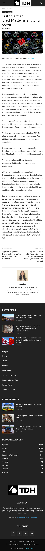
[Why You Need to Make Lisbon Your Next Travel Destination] (8, 317)
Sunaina (7, 28)
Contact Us (35, 544)
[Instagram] (19, 533)
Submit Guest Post (9, 375)
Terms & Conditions (12, 544)
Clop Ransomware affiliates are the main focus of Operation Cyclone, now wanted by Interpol (33, 256)
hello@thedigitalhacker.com (27, 518)
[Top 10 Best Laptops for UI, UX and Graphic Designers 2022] (8, 429)
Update (10, 12)
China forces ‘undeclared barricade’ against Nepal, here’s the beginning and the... (28, 340)
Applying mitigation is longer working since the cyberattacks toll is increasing (11, 255)
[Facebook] (13, 533)
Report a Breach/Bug (10, 380)
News (10, 9)
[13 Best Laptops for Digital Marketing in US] (8, 418)
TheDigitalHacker (28, 548)
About (4, 361)
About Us (12, 542)
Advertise (21, 542)
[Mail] (32, 533)
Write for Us (30, 542)
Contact (5, 366)
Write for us (6, 370)
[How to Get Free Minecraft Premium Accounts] (8, 407)
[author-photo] (22, 281)
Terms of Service (8, 390)
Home (4, 9)
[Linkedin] (25, 533)
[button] (42, 3)
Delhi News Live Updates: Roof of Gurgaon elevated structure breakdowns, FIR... (28, 328)
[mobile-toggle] (4, 3)
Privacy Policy (7, 385)
